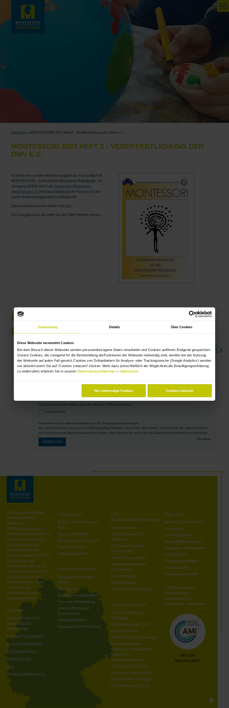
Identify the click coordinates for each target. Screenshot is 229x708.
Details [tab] (114, 327)
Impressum (129, 371)
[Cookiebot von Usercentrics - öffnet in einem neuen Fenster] (192, 314)
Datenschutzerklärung (96, 371)
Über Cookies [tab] (181, 327)
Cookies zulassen (179, 391)
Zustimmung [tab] (47, 327)
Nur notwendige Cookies (113, 391)
